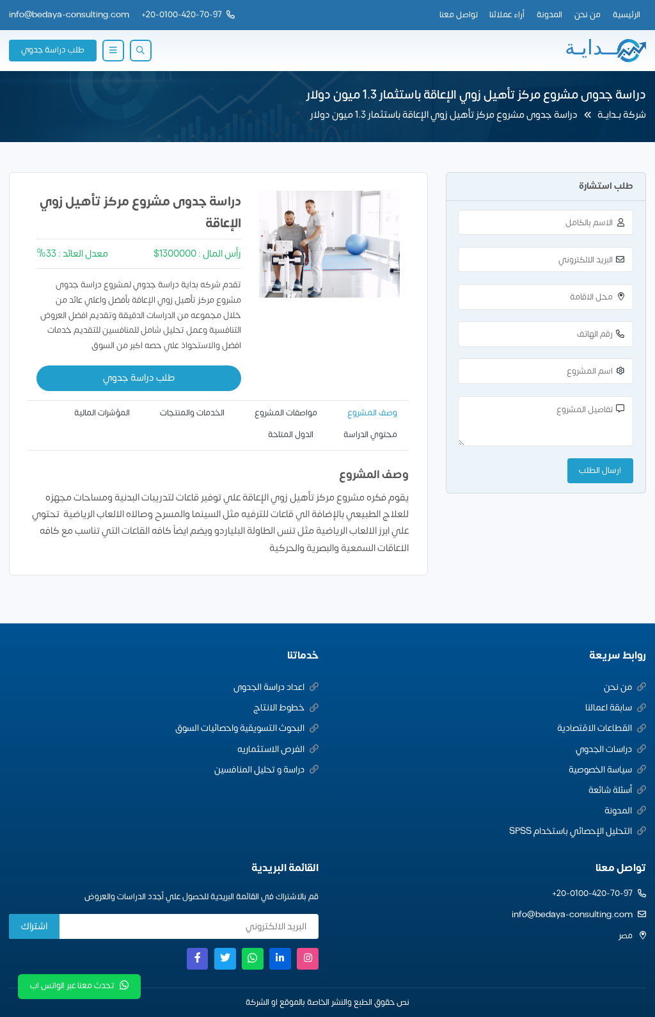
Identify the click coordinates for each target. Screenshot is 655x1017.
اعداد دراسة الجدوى (268, 687)
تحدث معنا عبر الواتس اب (72, 986)
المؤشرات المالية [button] (102, 413)
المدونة (549, 15)
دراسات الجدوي (604, 749)
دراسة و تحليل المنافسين (259, 769)
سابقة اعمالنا (608, 707)
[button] (141, 50)
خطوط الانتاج (278, 707)
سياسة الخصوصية (600, 769)
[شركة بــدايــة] (605, 50)
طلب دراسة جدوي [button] (52, 50)
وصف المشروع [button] (372, 413)
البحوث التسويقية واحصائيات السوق (239, 728)
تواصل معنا (458, 15)
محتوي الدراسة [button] (370, 435)
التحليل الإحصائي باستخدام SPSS (570, 831)
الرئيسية (626, 15)
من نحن (587, 15)
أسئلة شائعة (610, 790)
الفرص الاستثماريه (270, 749)
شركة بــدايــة (621, 115)
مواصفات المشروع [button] (286, 413)
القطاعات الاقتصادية (594, 728)
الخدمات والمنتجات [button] (192, 413)
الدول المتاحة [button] (290, 435)
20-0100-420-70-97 (184, 15)
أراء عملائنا (507, 15)
